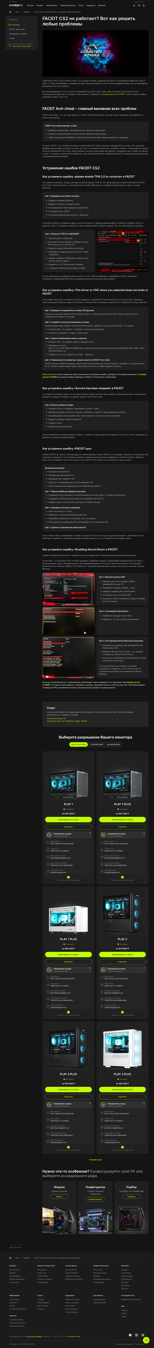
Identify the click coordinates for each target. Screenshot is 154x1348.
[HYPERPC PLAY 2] (122, 912)
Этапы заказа (14, 1299)
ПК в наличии (14, 1270)
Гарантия (12, 1316)
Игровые (12, 1273)
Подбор (131, 1187)
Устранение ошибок (18, 34)
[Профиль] (144, 5)
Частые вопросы (71, 1312)
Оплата (12, 1306)
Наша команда (127, 1276)
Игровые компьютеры (46, 1266)
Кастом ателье (71, 1270)
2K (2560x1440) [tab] (97, 744)
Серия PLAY (42, 1273)
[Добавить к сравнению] (91, 755)
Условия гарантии (16, 1320)
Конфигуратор (95, 1187)
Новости (124, 1310)
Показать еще (95, 1160)
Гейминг (26, 12)
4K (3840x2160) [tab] (113, 744)
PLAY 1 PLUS (122, 804)
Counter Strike (16, 1247)
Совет (12, 38)
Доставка (13, 1303)
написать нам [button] (74, 1336)
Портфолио (125, 1285)
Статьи (123, 1313)
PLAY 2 (122, 939)
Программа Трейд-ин (17, 1309)
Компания (125, 1266)
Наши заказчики (99, 1303)
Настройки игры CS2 (56, 718)
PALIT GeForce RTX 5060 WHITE (63, 979)
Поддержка (69, 1295)
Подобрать (131, 1196)
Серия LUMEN (42, 1276)
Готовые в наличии (44, 1279)
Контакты (124, 1270)
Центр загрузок (71, 1309)
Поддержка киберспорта (131, 1299)
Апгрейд (40, 1299)
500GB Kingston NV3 (58, 872)
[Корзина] (139, 5)
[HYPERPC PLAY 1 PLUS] (122, 777)
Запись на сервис (72, 1303)
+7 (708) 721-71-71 (138, 2)
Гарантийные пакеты (17, 1323)
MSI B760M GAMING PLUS (60, 858)
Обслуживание (43, 1303)
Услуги (40, 1295)
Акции (123, 1316)
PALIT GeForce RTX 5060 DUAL (62, 844)
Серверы (96, 1276)
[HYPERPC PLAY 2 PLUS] (68, 1047)
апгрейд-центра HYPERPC (113, 94)
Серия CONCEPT (71, 1273)
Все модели (41, 1270)
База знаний (70, 1306)
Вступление (14, 25)
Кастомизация (42, 1306)
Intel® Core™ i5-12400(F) (60, 851)
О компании (125, 1273)
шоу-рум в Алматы (35, 1336)
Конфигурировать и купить (68, 819)
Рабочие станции (99, 1273)
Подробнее (68, 827)
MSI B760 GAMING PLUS (114, 993)
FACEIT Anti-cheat (17, 29)
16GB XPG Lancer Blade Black (62, 865)
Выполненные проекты (74, 1279)
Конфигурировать (95, 1199)
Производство (126, 1279)
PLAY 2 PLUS (68, 1074)
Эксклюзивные (15, 1276)
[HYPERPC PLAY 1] (68, 777)
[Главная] (10, 12)
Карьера (124, 1289)
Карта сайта (140, 1344)
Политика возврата (16, 1326)
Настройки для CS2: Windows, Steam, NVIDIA (67, 721)
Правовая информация (124, 1344)
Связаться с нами (72, 1299)
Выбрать (59, 1196)
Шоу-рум (124, 1282)
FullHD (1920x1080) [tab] (78, 744)
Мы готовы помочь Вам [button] (22, 46)
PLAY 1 (68, 804)
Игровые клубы (99, 1299)
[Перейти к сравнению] (134, 5)
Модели (59, 1187)
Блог (17, 12)
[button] (13, 2)
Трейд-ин (41, 1309)
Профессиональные (17, 1279)
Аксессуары (14, 1282)
